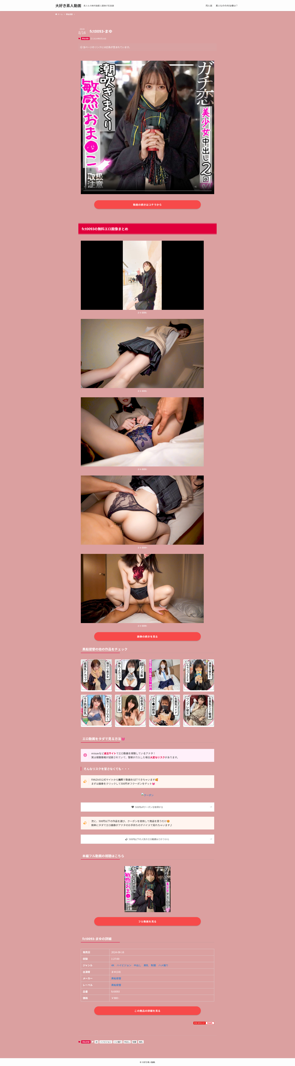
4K (112, 965)
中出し (137, 965)
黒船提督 (85, 38)
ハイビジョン (124, 965)
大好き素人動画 (68, 5)
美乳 (146, 965)
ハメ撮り (163, 965)
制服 (153, 965)
